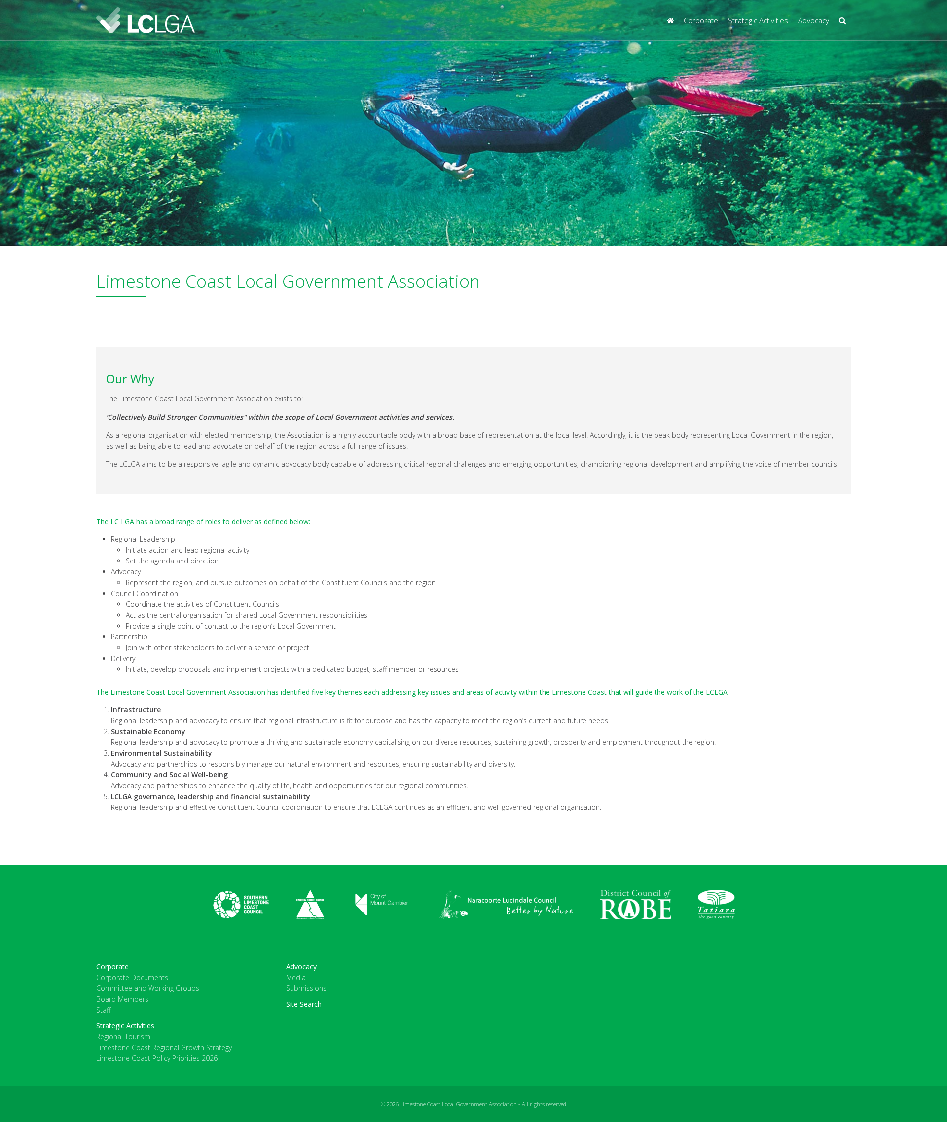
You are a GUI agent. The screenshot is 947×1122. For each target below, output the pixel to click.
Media (296, 977)
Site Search (304, 1004)
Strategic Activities (758, 20)
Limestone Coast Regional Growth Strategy (164, 1047)
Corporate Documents (132, 977)
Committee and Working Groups (147, 988)
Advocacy (813, 20)
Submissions (306, 988)
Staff (103, 1010)
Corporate (701, 20)
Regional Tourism (123, 1036)
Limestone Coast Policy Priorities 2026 (157, 1058)
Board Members (122, 999)
